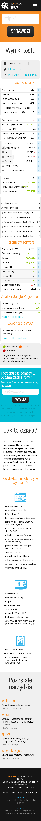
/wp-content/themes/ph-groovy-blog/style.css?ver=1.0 (22, 217)
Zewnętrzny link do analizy (12, 317)
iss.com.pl (20, 808)
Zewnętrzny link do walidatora (14, 338)
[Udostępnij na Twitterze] (36, 75)
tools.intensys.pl (11, 5)
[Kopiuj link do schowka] (26, 75)
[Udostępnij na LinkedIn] (33, 75)
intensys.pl (21, 798)
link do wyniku (13, 75)
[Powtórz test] (27, 63)
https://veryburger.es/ (11, 203)
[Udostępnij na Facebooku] (29, 75)
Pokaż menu (35, 5)
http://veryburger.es (16, 69)
